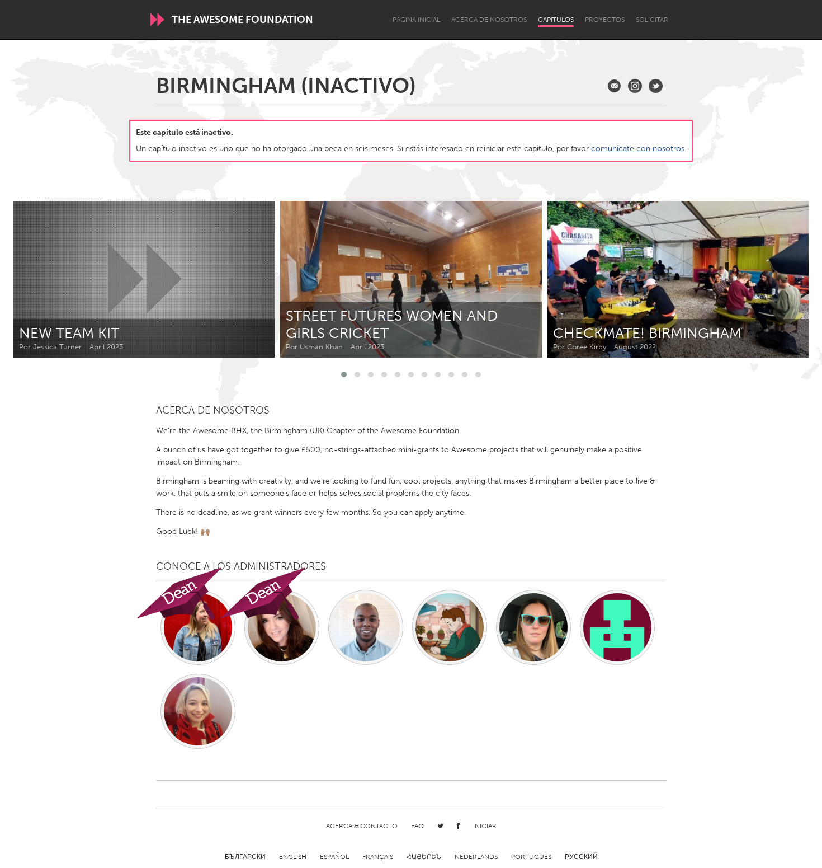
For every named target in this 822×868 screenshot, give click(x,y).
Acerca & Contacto (362, 826)
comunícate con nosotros (637, 148)
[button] (344, 374)
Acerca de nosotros (489, 20)
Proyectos (605, 20)
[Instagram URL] (635, 86)
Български (245, 857)
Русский (581, 857)
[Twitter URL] (656, 86)
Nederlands (476, 857)
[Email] (614, 86)
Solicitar (652, 20)
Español (334, 857)
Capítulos (556, 20)
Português (531, 857)
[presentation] (775, 279)
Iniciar (485, 826)
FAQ (417, 826)
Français (377, 857)
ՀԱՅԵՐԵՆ (424, 857)
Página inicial (416, 20)
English (292, 857)
